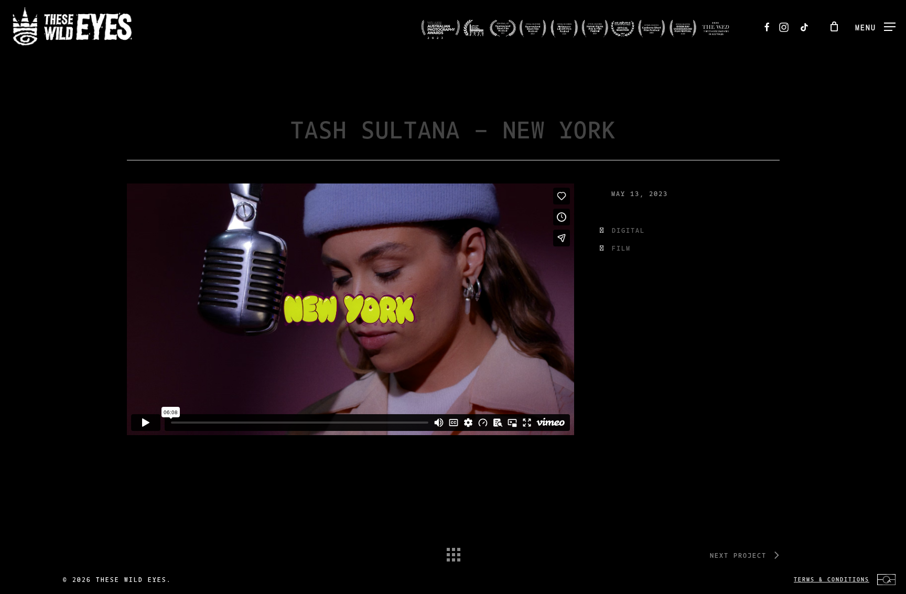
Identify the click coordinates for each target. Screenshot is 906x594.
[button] (875, 26)
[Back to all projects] (453, 552)
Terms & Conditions (831, 579)
